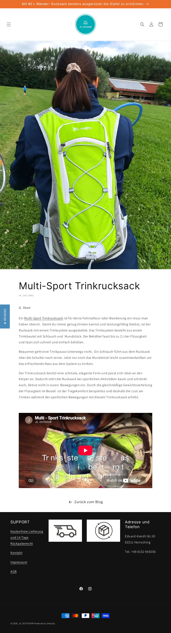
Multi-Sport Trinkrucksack (43, 318)
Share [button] (27, 308)
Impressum (18, 562)
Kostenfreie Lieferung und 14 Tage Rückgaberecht (26, 537)
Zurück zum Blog (88, 501)
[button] (8, 24)
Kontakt (16, 553)
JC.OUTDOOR (26, 623)
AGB (13, 571)
